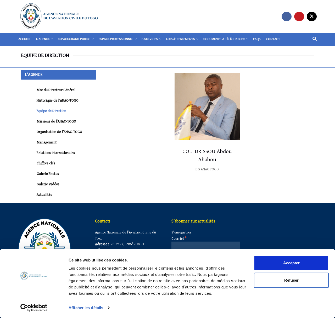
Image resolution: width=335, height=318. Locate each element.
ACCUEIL (24, 39)
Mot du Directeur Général (56, 90)
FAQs (257, 39)
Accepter (291, 263)
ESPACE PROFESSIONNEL (116, 39)
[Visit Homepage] (59, 16)
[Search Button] (314, 39)
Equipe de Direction (51, 111)
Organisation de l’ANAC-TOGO (59, 132)
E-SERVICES (150, 39)
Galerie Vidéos (48, 184)
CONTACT (273, 39)
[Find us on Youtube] (299, 16)
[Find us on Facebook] (287, 16)
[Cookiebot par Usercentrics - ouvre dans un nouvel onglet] (34, 308)
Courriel (179, 239)
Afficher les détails (86, 307)
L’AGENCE (42, 39)
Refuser (291, 280)
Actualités (44, 195)
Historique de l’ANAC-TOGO (58, 100)
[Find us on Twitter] (312, 16)
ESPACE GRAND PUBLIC (74, 39)
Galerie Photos (48, 174)
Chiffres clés (46, 163)
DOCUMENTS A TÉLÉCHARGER (224, 39)
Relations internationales (56, 153)
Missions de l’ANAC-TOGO (56, 121)
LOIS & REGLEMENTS (180, 39)
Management (47, 142)
